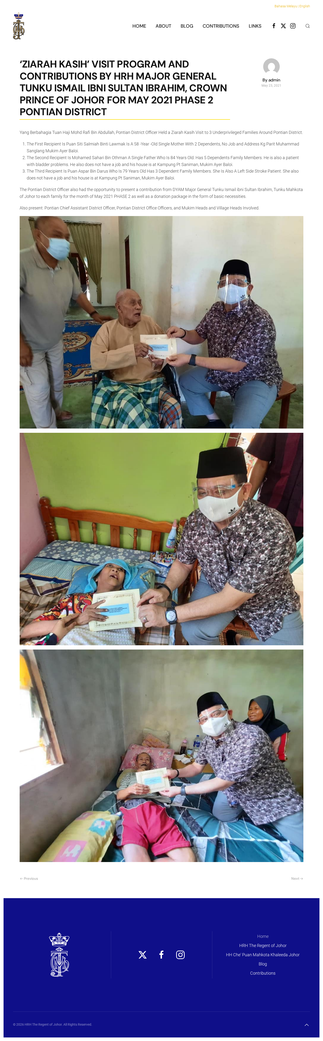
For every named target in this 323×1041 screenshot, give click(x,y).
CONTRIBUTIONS (221, 26)
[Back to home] (19, 25)
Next (295, 878)
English (304, 6)
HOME (139, 26)
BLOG (187, 26)
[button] (307, 26)
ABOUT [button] (163, 26)
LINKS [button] (255, 26)
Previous (31, 878)
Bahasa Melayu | (287, 6)
